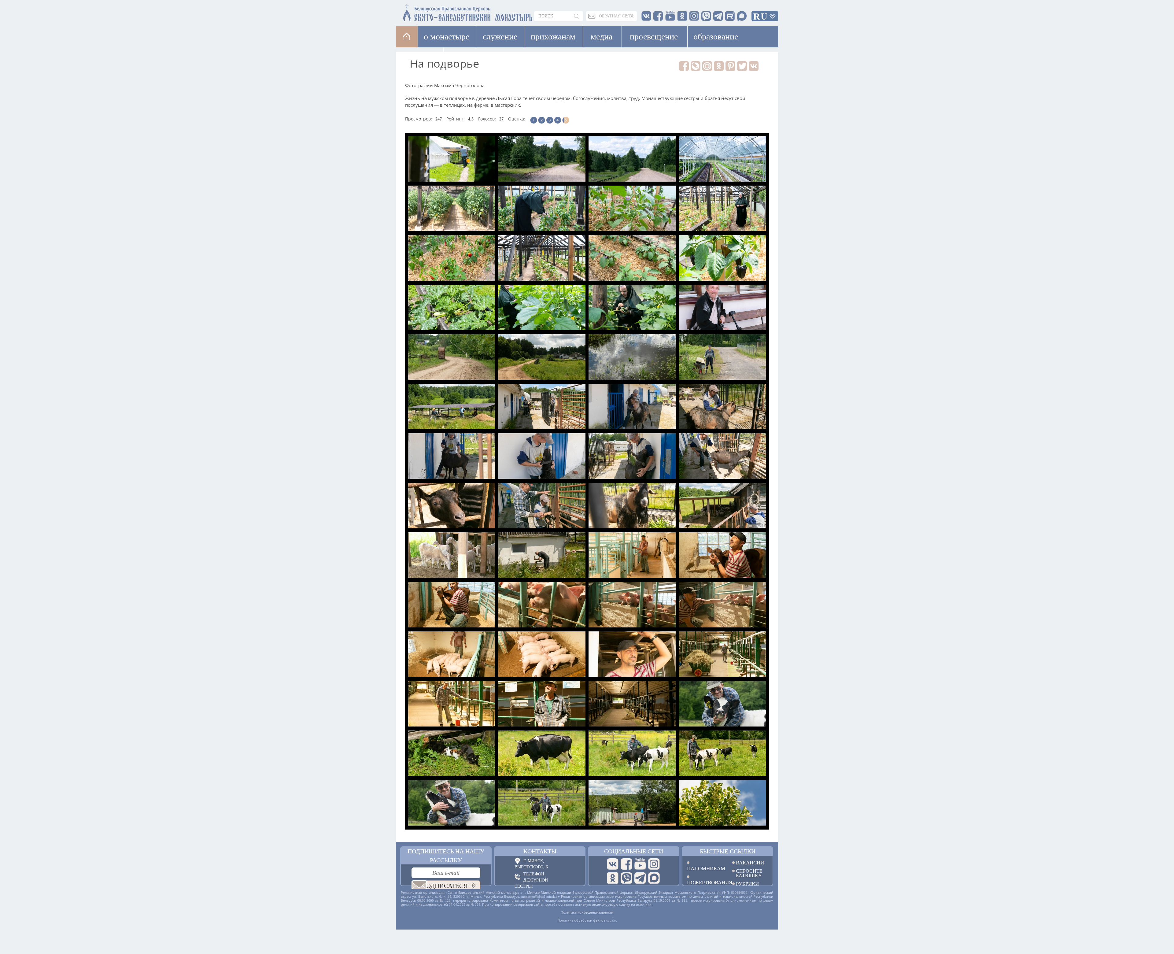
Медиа (601, 36)
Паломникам (705, 868)
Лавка (463, 58)
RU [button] (760, 16)
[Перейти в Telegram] (640, 878)
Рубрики (747, 884)
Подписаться (445, 885)
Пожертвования (705, 882)
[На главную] (406, 36)
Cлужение (500, 36)
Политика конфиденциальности (587, 912)
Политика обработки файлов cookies (587, 920)
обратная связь (616, 16)
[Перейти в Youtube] (640, 864)
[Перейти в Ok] (612, 878)
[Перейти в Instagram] (654, 864)
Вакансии (750, 862)
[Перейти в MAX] (654, 878)
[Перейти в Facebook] (626, 864)
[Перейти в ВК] (612, 864)
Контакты (539, 851)
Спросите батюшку (749, 873)
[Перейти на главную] (431, 11)
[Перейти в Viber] (626, 878)
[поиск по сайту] (577, 16)
